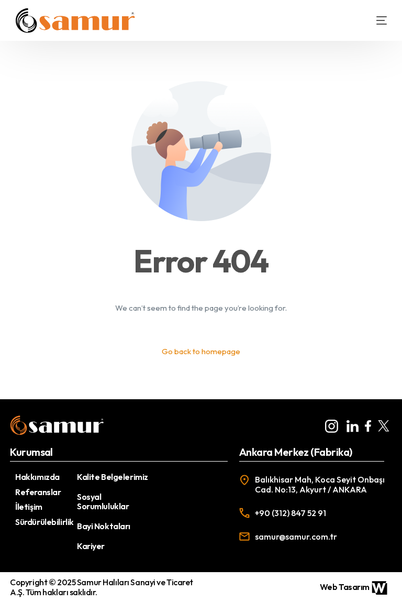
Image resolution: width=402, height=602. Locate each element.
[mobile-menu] (374, 20)
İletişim (28, 506)
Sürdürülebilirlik (44, 522)
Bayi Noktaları (103, 526)
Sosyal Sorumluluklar (103, 501)
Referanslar (38, 492)
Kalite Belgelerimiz (112, 477)
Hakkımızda (37, 477)
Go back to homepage (201, 351)
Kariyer (91, 546)
